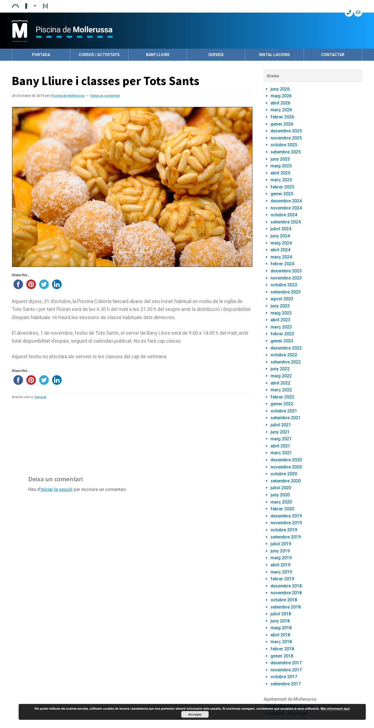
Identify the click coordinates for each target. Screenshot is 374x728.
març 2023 (281, 327)
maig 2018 (281, 627)
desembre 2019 (286, 516)
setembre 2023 (286, 292)
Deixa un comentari (105, 96)
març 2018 (281, 641)
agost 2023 (282, 298)
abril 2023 (280, 319)
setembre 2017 (286, 683)
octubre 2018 (284, 599)
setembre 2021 (286, 417)
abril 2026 (280, 103)
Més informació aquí (335, 708)
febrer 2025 (282, 187)
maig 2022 (281, 375)
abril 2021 (280, 446)
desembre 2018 (286, 586)
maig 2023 (281, 313)
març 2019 (281, 572)
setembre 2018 (286, 607)
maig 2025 (281, 165)
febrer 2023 (282, 333)
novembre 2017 (286, 669)
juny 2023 (280, 305)
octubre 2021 (284, 410)
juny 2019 (280, 551)
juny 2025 (280, 159)
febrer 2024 (282, 263)
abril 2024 (280, 249)
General (40, 397)
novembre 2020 (286, 467)
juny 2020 (280, 494)
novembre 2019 (286, 522)
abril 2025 (280, 173)
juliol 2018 (281, 613)
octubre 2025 (284, 144)
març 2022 (281, 389)
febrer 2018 (282, 648)
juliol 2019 (281, 543)
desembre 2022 (286, 348)
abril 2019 (280, 564)
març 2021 (281, 452)
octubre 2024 (284, 214)
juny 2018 (280, 621)
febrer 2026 (282, 117)
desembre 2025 (286, 130)
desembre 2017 (286, 662)
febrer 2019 (282, 578)
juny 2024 (280, 235)
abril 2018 (280, 634)
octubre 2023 (284, 284)
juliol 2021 (281, 424)
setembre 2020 (286, 481)
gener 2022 (282, 403)
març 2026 (281, 109)
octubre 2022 (284, 354)
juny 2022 (280, 368)
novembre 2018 (286, 592)
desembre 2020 (286, 459)
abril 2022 (280, 383)
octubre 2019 (284, 529)
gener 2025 (282, 193)
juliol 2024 (281, 228)
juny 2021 (280, 432)
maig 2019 (281, 557)
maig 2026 (281, 95)
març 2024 (281, 257)
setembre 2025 (286, 152)
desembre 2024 (286, 200)
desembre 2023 (286, 270)
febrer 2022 (282, 397)
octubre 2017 (284, 676)
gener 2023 (282, 340)
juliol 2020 (281, 487)
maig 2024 (281, 243)
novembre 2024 (286, 208)
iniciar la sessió (57, 489)
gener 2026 (282, 124)
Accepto (195, 714)
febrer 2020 (282, 508)
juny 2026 (280, 89)
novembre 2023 (286, 278)
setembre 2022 (286, 362)
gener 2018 (282, 656)
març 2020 (281, 502)
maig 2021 (281, 438)
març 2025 (281, 179)
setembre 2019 (286, 537)
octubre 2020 (284, 473)
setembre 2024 (286, 222)
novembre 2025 (286, 138)
